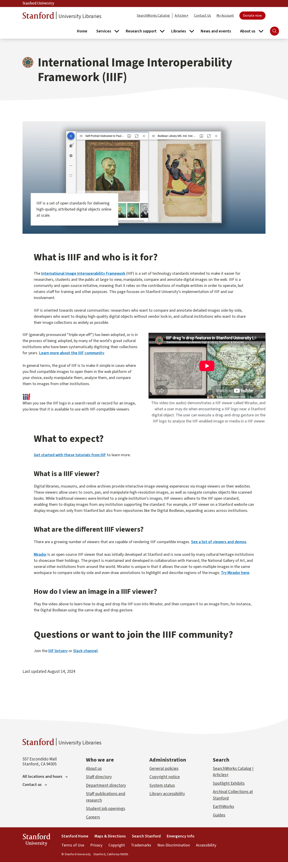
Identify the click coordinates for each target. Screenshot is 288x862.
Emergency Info (180, 836)
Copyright (116, 845)
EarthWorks (223, 807)
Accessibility (206, 845)
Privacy (96, 845)
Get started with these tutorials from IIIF (70, 455)
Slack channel (85, 651)
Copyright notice (164, 777)
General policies (163, 769)
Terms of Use (72, 845)
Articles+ (182, 15)
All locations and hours (42, 776)
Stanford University (38, 3)
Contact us (32, 784)
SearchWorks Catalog (153, 15)
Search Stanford (146, 836)
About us (94, 769)
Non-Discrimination (173, 845)
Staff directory (99, 777)
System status (162, 786)
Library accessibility (167, 794)
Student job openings (105, 809)
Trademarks (141, 845)
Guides (219, 815)
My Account (225, 15)
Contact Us (202, 15)
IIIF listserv (58, 651)
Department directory (106, 786)
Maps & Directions (110, 836)
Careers (93, 817)
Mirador (40, 554)
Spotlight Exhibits (229, 783)
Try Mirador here (235, 573)
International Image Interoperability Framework (83, 273)
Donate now (252, 15)
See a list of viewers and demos (218, 542)
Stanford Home (74, 836)
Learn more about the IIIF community (71, 353)
